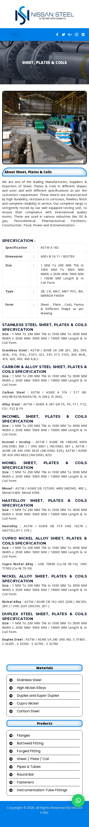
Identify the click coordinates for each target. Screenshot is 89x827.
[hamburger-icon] (15, 34)
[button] (78, 800)
